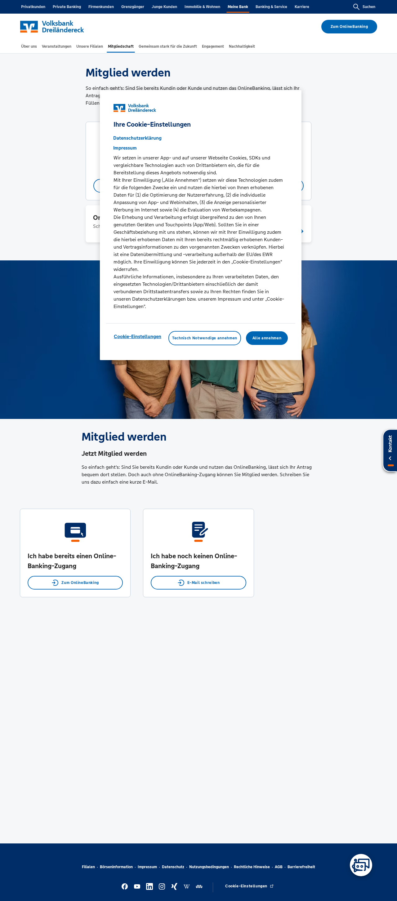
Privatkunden (33, 6)
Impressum (147, 866)
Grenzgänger (132, 6)
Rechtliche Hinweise (252, 866)
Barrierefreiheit (301, 866)
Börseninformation (116, 866)
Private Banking (67, 6)
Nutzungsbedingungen (209, 866)
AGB (279, 866)
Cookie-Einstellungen (137, 336)
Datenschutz (173, 866)
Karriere (302, 6)
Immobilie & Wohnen (202, 6)
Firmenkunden (101, 6)
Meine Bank (238, 6)
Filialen (88, 866)
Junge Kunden (164, 6)
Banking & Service (271, 6)
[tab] (29, 46)
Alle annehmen (266, 338)
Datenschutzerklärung (137, 138)
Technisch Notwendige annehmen (204, 338)
